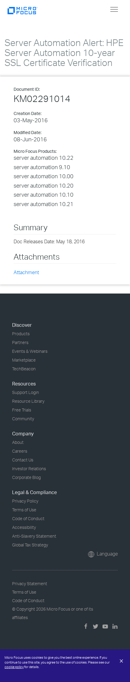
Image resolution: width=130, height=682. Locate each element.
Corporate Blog (26, 477)
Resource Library (28, 401)
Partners (20, 342)
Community (23, 418)
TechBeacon (24, 368)
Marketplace (24, 359)
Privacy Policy (25, 500)
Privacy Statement (29, 583)
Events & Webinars (29, 351)
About (18, 442)
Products (21, 333)
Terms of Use (24, 509)
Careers (19, 451)
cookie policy (14, 667)
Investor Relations (29, 468)
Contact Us (22, 459)
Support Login (25, 392)
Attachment (26, 272)
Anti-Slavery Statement (34, 536)
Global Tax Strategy (30, 544)
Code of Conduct (28, 518)
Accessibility (24, 527)
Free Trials (21, 409)
